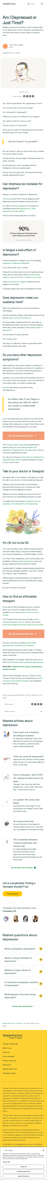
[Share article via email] (24, 96)
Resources (7, 1065)
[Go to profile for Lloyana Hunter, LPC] (34, 918)
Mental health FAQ (10, 1069)
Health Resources (9, 1023)
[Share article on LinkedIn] (33, 96)
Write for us (7, 1048)
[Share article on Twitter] (30, 96)
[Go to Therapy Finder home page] (9, 3)
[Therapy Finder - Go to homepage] (23, 1036)
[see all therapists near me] (23, 436)
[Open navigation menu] (41, 4)
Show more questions (22, 1006)
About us (6, 1052)
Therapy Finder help (10, 1044)
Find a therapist (12, 894)
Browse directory (9, 1061)
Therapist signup (9, 1073)
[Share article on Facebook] (27, 96)
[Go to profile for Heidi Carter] (6, 918)
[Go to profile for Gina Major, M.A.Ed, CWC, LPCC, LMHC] (25, 918)
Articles (19, 1023)
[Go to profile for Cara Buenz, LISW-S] (15, 918)
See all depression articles (22, 868)
